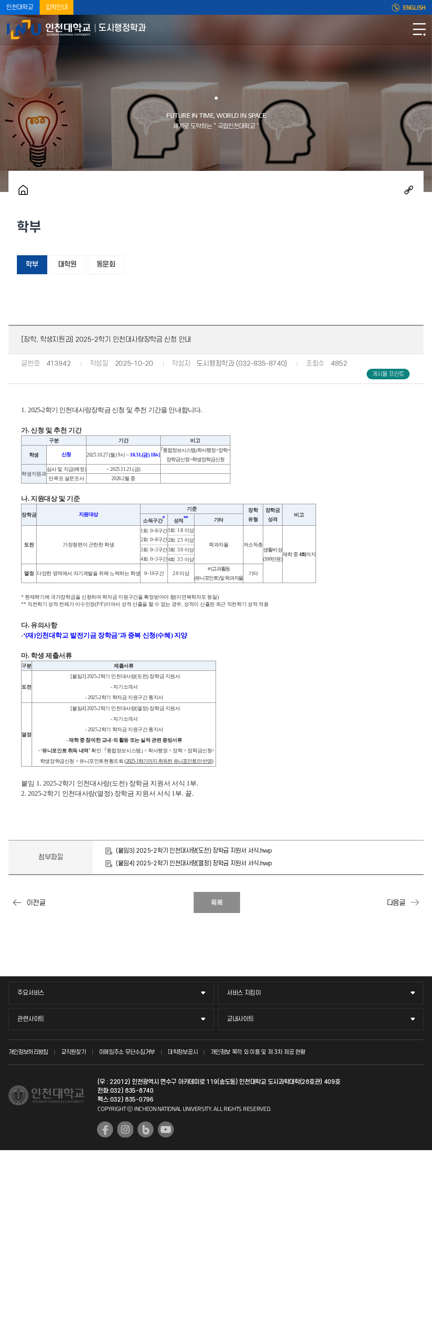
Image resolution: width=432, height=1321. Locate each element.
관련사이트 (30, 1019)
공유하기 (408, 189)
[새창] (105, 1129)
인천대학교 (19, 7)
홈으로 (23, 190)
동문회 (106, 264)
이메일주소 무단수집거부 (127, 1052)
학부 (32, 264)
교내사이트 (240, 1019)
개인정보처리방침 (28, 1052)
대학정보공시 (182, 1052)
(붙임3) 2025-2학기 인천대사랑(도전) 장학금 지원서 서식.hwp (194, 850)
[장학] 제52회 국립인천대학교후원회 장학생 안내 (16, 902)
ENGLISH (414, 7)
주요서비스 (30, 993)
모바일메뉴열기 (419, 29)
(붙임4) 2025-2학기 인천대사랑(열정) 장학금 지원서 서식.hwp (194, 863)
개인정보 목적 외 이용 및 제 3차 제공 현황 (258, 1052)
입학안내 (57, 7)
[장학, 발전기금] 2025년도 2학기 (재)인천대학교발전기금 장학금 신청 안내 (415, 902)
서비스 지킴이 (244, 993)
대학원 (67, 264)
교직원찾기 (73, 1052)
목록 (217, 903)
